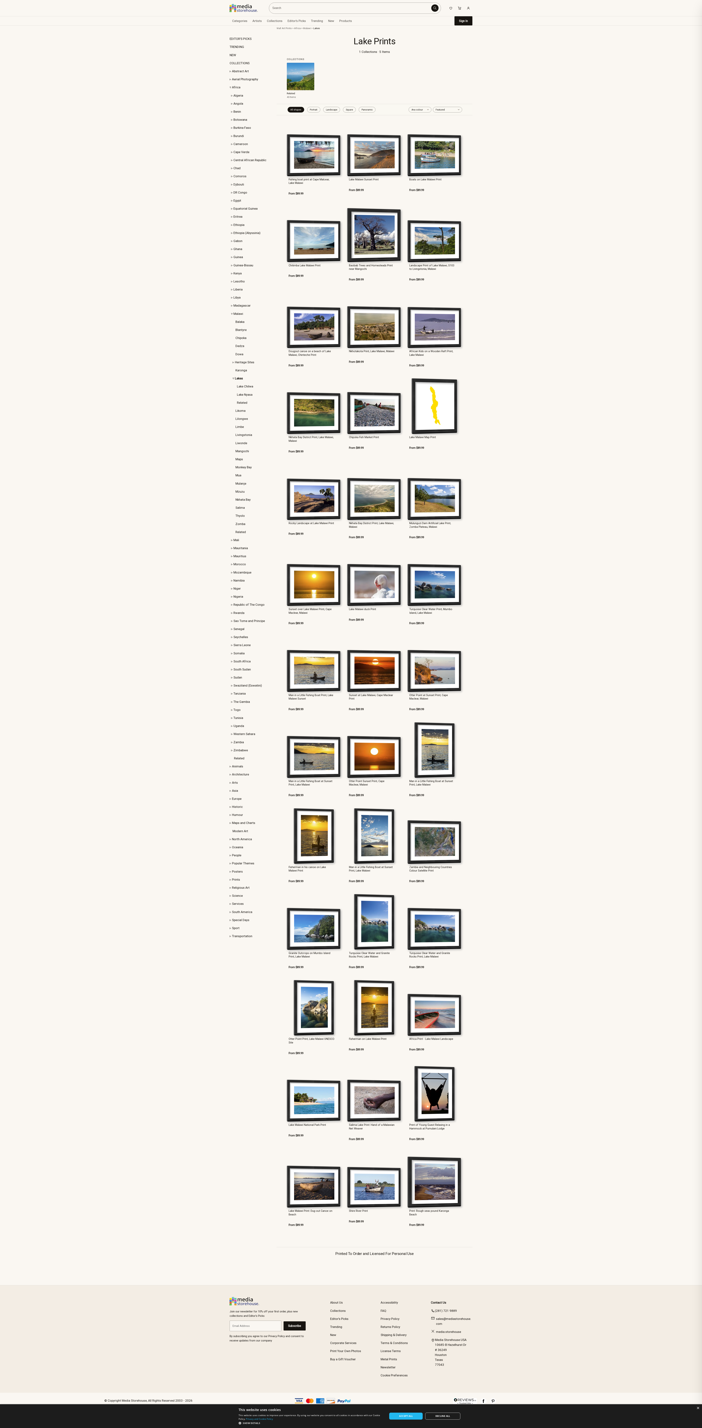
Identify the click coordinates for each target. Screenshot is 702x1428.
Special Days (240, 920)
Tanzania (239, 693)
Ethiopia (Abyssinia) (247, 233)
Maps (239, 459)
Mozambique (242, 572)
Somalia (239, 653)
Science (237, 895)
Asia (235, 790)
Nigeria (238, 596)
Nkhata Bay (243, 499)
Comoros (239, 176)
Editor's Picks (297, 21)
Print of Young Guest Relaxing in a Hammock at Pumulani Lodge (429, 1126)
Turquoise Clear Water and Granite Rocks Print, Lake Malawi (369, 955)
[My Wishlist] (451, 8)
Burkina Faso (242, 128)
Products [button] (345, 21)
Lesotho (239, 281)
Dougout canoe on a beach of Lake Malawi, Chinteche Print (310, 353)
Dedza (239, 346)
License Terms (391, 1351)
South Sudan (242, 669)
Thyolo (240, 516)
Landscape (331, 109)
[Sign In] (468, 8)
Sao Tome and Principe (249, 621)
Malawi (238, 314)
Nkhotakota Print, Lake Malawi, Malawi (371, 351)
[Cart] (460, 8)
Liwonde (241, 443)
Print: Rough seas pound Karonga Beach (429, 1212)
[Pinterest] (493, 1403)
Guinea (238, 257)
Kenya (237, 273)
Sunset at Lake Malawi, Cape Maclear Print (371, 697)
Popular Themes (243, 863)
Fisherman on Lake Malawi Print (367, 1039)
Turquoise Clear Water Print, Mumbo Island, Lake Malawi (430, 611)
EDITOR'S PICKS (241, 39)
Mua (238, 475)
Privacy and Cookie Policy (259, 1418)
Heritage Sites (244, 362)
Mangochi (242, 451)
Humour (237, 815)
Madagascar (242, 305)
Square (349, 109)
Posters (237, 871)
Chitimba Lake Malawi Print (304, 265)
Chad (237, 168)
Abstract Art (240, 71)
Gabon (237, 241)
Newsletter (388, 1367)
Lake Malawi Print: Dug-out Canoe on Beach (310, 1212)
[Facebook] (483, 1403)
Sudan (237, 677)
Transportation (242, 936)
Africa (236, 87)
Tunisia (238, 718)
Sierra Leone (242, 645)
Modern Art (240, 831)
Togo (237, 710)
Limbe (239, 427)
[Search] (435, 8)
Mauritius (239, 556)
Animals (237, 766)
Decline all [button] (442, 1416)
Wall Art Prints (284, 28)
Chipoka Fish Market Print (364, 437)
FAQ (383, 1311)
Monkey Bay (243, 467)
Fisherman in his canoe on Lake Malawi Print (307, 869)
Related (242, 402)
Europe (236, 799)
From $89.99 (296, 193)
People (236, 855)
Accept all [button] (406, 1416)
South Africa (242, 661)
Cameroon (240, 144)
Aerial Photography (245, 79)
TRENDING (237, 47)
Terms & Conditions (394, 1343)
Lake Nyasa (244, 394)
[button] (311, 1423)
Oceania (237, 847)
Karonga (241, 370)
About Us (336, 1302)
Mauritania (240, 548)
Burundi (238, 136)
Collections (274, 21)
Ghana (237, 249)
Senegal (238, 629)
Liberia (238, 289)
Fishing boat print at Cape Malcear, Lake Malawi (309, 181)
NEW (233, 55)
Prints (236, 879)
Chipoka (240, 338)
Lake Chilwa (245, 386)
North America (242, 839)
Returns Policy (390, 1327)
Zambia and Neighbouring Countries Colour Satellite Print (430, 869)
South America (242, 912)
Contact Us (438, 1302)
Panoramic (367, 109)
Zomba (240, 524)
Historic (237, 807)
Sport (235, 928)
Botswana (240, 119)
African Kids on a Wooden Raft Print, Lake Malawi (431, 353)
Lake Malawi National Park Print (307, 1125)
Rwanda (238, 613)
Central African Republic (249, 160)
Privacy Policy (390, 1319)
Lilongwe (241, 419)
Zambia (238, 742)
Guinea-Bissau (243, 265)
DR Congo (240, 192)
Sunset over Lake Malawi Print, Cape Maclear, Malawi (310, 611)
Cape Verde (241, 152)
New (331, 21)
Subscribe (294, 1326)
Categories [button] (239, 21)
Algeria (238, 95)
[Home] (246, 8)
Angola (238, 103)
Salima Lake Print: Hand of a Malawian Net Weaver (372, 1126)
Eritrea (237, 216)
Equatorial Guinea (245, 208)
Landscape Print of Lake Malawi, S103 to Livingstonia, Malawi (431, 267)
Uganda (238, 726)
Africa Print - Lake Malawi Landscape (431, 1039)
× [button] (698, 1408)
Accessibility (389, 1302)
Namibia (239, 580)
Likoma (240, 411)
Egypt (237, 200)
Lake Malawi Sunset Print (364, 179)
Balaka (239, 322)
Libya (237, 297)
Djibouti (238, 184)
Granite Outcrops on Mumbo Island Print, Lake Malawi (309, 955)
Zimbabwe (240, 750)
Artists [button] (257, 21)
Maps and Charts (243, 823)
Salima (240, 507)
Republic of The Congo (249, 604)
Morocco (239, 564)
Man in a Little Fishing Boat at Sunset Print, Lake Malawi (310, 783)
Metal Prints (389, 1359)
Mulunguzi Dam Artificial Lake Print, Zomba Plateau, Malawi (430, 525)
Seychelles (240, 637)
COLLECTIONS (240, 63)
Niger (237, 588)
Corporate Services (343, 1343)
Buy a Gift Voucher (343, 1359)
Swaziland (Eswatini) (247, 685)
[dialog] (351, 1416)
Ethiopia (238, 225)
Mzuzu (240, 491)
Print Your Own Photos (345, 1351)
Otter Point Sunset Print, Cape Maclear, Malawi (366, 783)
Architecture (240, 774)
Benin (237, 111)
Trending (317, 21)
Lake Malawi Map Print (422, 437)
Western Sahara (244, 734)
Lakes (316, 28)
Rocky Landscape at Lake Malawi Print (311, 523)
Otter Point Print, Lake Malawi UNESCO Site (311, 1040)
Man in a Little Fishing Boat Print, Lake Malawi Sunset (311, 697)
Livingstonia (243, 435)
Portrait (313, 109)
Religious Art (241, 887)
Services (238, 904)
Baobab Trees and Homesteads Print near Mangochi (371, 267)
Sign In (463, 21)
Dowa (239, 354)
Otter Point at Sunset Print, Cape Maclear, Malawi (428, 697)
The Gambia (241, 702)
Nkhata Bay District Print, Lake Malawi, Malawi (311, 439)
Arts (235, 782)
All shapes (295, 109)
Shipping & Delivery (394, 1335)
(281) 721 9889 (446, 1311)
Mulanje (240, 483)
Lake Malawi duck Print (362, 609)
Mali (236, 540)
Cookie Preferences (394, 1375)
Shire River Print (358, 1211)
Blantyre (241, 330)
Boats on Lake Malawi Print (425, 179)
